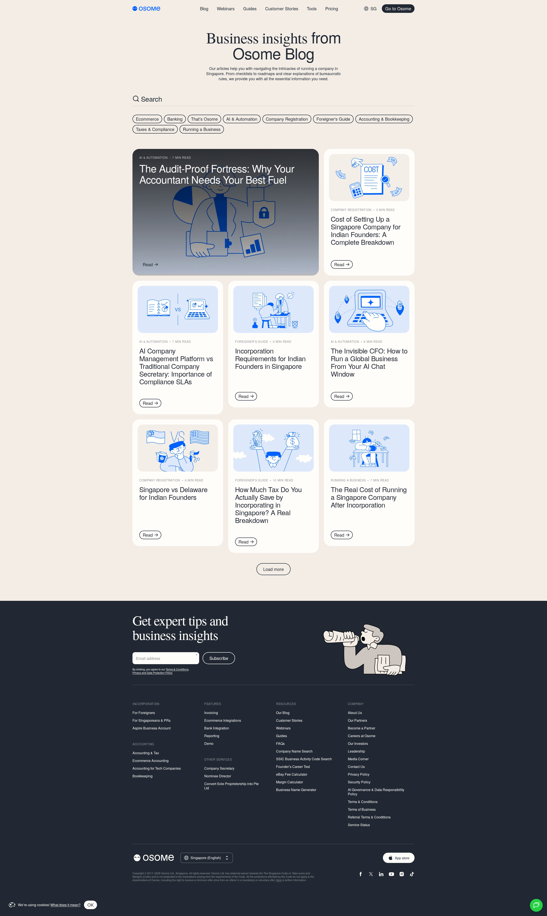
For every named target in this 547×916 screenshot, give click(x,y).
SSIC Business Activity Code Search (304, 758)
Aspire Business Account (151, 728)
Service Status (359, 824)
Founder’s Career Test (293, 766)
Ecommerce (147, 119)
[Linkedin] (381, 874)
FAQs (280, 743)
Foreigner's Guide (333, 119)
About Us (355, 712)
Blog (204, 8)
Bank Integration (216, 728)
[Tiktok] (412, 874)
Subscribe (218, 658)
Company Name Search (294, 751)
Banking (174, 119)
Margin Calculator (289, 781)
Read (148, 264)
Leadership (356, 751)
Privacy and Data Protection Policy (152, 672)
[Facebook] (360, 874)
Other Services (218, 760)
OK (90, 905)
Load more (273, 569)
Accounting (143, 744)
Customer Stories (289, 720)
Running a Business (202, 129)
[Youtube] (391, 874)
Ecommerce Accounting (150, 760)
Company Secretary (219, 768)
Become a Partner (361, 728)
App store (402, 857)
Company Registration (287, 119)
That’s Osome (204, 119)
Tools (312, 8)
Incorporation (145, 704)
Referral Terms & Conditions (369, 817)
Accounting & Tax (145, 752)
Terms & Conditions (177, 669)
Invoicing (211, 712)
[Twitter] (370, 874)
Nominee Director (217, 775)
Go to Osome (398, 8)
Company (356, 704)
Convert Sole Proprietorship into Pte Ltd (231, 785)
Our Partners (357, 720)
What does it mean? (65, 904)
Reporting (211, 735)
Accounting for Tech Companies (156, 768)
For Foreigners (143, 712)
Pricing (331, 8)
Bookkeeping (142, 775)
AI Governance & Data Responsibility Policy (376, 791)
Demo (208, 743)
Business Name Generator (296, 789)
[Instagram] (401, 874)
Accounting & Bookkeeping (384, 119)
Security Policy (359, 781)
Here (279, 880)
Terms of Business (362, 809)
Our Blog (283, 712)
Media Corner (358, 758)
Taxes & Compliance (155, 129)
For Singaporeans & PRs (151, 720)
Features (212, 704)
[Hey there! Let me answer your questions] (536, 905)
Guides (281, 735)
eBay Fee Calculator (291, 774)
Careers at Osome (361, 735)
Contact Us (356, 766)
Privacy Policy (358, 774)
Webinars (283, 728)
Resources (286, 704)
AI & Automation (241, 119)
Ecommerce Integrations (222, 720)
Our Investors (358, 743)
